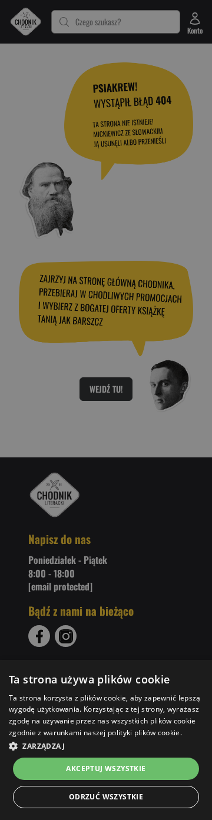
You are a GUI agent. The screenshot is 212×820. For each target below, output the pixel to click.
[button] (106, 746)
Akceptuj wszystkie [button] (105, 768)
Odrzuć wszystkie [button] (106, 797)
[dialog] (106, 740)
